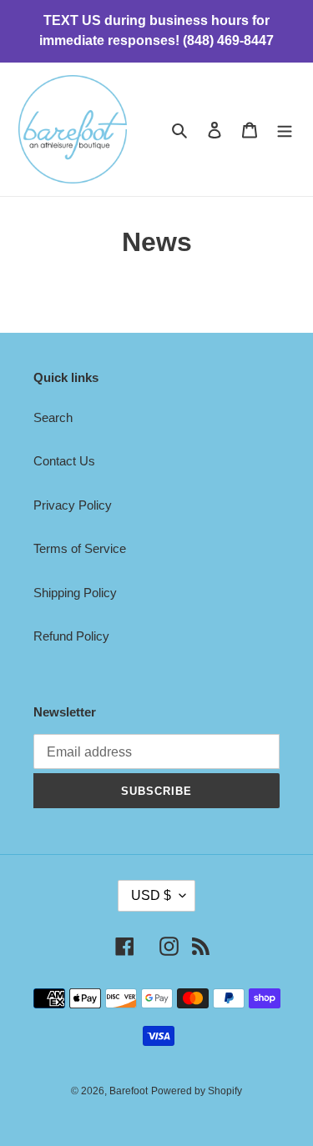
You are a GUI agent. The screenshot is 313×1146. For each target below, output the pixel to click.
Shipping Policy (75, 593)
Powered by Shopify (196, 1091)
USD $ (151, 895)
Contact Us (64, 461)
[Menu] (284, 130)
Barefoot (128, 1091)
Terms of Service (79, 548)
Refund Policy (71, 636)
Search (53, 417)
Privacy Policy (72, 505)
